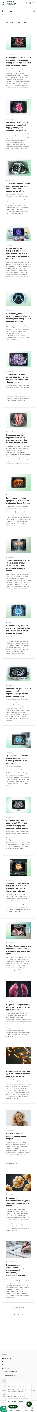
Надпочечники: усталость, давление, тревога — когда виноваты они (18, 1007)
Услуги (4, 1354)
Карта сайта (6, 1368)
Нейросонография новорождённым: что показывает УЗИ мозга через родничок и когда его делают (18, 253)
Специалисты (6, 1358)
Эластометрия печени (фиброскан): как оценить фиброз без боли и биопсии (18, 500)
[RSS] (34, 11)
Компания (5, 1361)
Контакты (5, 1365)
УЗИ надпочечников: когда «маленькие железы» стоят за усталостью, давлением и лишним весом (18, 565)
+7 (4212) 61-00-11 (11, 1372)
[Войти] (33, 3)
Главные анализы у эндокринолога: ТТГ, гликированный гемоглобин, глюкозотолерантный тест (18, 1270)
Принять (13, 1406)
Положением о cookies (15, 1401)
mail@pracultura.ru (10, 1375)
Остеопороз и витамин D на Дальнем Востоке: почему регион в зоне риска (18, 1073)
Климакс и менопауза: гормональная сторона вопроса (16, 1136)
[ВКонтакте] (4, 1381)
